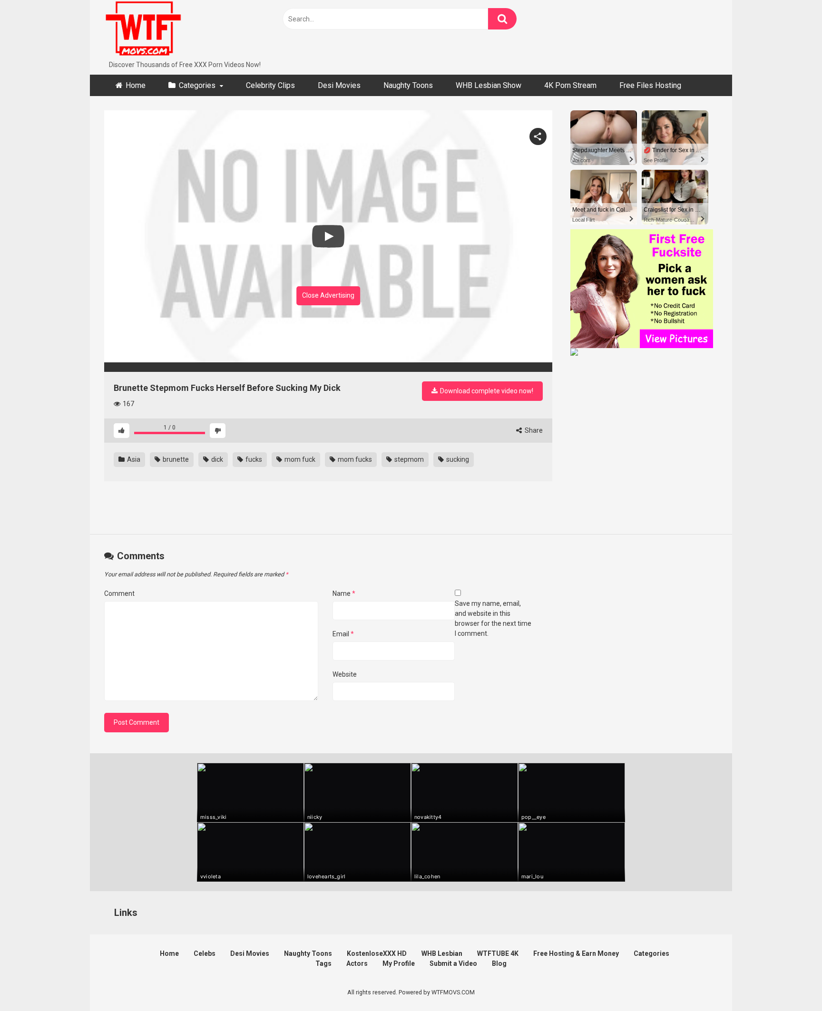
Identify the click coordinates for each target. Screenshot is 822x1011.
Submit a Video (453, 963)
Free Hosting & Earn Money (576, 953)
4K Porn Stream (570, 85)
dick (216, 459)
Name (344, 593)
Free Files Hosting (650, 85)
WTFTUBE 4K (498, 953)
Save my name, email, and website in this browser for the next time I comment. (493, 618)
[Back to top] (790, 982)
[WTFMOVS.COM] (143, 30)
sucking (457, 459)
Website (345, 674)
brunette (175, 459)
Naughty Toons (408, 85)
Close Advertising (328, 295)
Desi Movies (339, 85)
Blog (499, 963)
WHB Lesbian (441, 953)
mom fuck (299, 459)
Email (343, 634)
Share (533, 430)
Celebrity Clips (270, 85)
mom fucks (354, 459)
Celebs (204, 953)
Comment (119, 593)
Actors (357, 963)
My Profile (398, 963)
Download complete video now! (486, 391)
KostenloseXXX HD (377, 953)
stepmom (408, 459)
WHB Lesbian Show (488, 85)
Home (136, 85)
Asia (133, 459)
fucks (253, 459)
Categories (197, 85)
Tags (323, 963)
